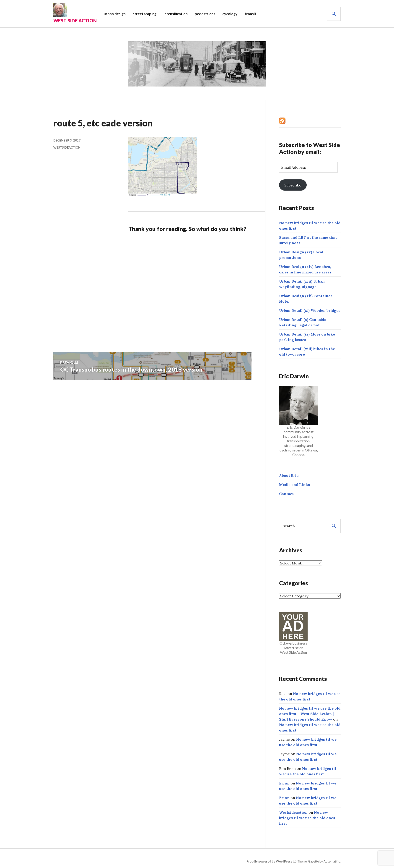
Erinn (284, 783)
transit (250, 13)
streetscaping (144, 13)
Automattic (332, 861)
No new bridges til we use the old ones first (307, 818)
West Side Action (75, 20)
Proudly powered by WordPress (269, 861)
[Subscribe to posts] (282, 120)
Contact (286, 493)
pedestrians (205, 13)
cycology (230, 13)
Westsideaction (66, 147)
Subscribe (292, 185)
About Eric (288, 475)
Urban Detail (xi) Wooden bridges (309, 310)
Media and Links (294, 484)
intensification (175, 13)
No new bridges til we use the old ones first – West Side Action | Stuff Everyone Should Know (309, 713)
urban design (115, 13)
